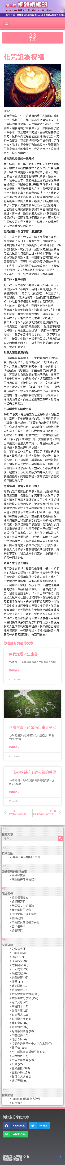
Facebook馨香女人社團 (26, 1098)
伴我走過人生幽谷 (23, 654)
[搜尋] (60, 838)
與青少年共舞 (20, 1060)
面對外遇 (17, 1072)
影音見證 (17, 1010)
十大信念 (17, 969)
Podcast (17, 952)
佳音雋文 (17, 961)
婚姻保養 (17, 989)
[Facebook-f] (60, 1157)
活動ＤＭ (17, 1039)
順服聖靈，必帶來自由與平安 (32, 727)
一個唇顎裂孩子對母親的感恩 (32, 772)
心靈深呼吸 (18, 1018)
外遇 (14, 981)
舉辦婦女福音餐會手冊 (25, 922)
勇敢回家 (17, 965)
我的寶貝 (17, 1023)
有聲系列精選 (20, 1031)
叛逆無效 (17, 973)
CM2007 (17, 948)
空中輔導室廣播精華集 (25, 1051)
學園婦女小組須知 (23, 905)
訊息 (14, 1064)
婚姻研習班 (18, 901)
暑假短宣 (17, 1027)
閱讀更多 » (14, 670)
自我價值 (17, 1056)
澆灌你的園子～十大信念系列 (30, 1043)
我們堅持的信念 (21, 910)
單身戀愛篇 (18, 875)
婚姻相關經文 (20, 897)
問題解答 (17, 977)
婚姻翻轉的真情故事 (24, 879)
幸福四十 (17, 1006)
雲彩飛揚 (17, 1068)
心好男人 (17, 1014)
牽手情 (16, 1047)
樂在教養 (17, 1035)
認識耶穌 (17, 930)
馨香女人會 (18, 1076)
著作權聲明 (18, 926)
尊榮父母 (17, 1002)
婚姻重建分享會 (21, 998)
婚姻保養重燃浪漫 (23, 994)
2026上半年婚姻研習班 (26, 857)
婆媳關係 (17, 985)
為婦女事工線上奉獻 (24, 914)
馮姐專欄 (17, 1080)
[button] (6, 23)
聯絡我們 (17, 918)
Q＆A (15, 956)
